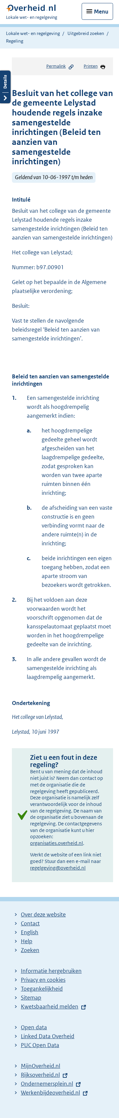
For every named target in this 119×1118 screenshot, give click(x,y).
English (29, 932)
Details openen (5, 87)
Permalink (56, 66)
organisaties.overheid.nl (56, 843)
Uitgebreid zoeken (85, 33)
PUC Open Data (40, 1045)
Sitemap (31, 997)
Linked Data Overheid (47, 1036)
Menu (101, 11)
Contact (30, 923)
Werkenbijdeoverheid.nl (50, 1092)
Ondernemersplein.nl (47, 1083)
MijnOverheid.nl (40, 1066)
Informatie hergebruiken (51, 970)
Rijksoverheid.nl (40, 1074)
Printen (91, 66)
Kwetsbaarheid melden (49, 1006)
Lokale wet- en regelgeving (33, 33)
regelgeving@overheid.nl (58, 868)
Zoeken (30, 950)
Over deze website (43, 914)
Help (26, 941)
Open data (34, 1027)
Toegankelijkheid (42, 988)
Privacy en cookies (43, 979)
